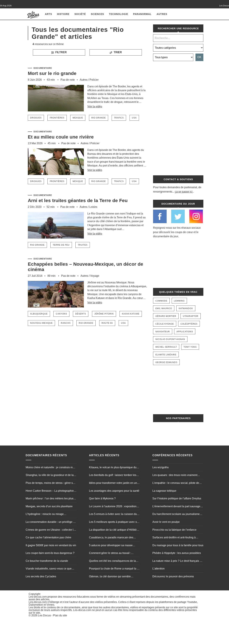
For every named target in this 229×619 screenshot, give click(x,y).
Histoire (63, 14)
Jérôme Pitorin (104, 314)
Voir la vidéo (94, 106)
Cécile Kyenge (164, 324)
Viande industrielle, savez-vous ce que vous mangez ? (49, 569)
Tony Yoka (190, 347)
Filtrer (61, 52)
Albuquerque (39, 314)
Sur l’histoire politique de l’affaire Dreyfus (176, 498)
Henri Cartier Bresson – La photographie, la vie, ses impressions (50, 491)
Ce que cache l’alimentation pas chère (48, 537)
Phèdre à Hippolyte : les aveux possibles (176, 553)
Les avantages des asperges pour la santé (114, 490)
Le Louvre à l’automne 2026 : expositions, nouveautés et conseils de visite (113, 507)
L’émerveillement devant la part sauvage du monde (176, 507)
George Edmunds (166, 362)
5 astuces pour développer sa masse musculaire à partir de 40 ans (111, 546)
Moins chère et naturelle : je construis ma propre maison (50, 468)
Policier (94, 79)
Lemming (179, 301)
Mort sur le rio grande (52, 73)
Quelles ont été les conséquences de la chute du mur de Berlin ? (112, 561)
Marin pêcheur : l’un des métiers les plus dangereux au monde (49, 499)
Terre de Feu (61, 245)
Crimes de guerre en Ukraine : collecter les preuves (51, 530)
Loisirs (93, 206)
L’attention (158, 568)
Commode (161, 301)
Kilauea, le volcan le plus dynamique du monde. (112, 468)
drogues (36, 118)
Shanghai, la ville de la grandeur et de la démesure (50, 475)
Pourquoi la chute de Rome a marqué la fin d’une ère (114, 569)
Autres (162, 14)
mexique (78, 118)
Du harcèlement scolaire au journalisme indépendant (176, 514)
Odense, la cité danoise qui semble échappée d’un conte (110, 577)
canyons (61, 314)
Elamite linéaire (165, 354)
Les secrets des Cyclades (41, 576)
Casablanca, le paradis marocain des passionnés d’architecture (111, 538)
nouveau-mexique (41, 323)
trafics (119, 118)
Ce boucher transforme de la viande (47, 560)
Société (80, 14)
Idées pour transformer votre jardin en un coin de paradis (113, 483)
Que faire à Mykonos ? (102, 498)
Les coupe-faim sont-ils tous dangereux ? (50, 553)
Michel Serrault (166, 347)
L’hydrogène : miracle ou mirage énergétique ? (45, 514)
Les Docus (44, 615)
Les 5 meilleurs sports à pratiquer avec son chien (114, 522)
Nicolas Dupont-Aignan (170, 339)
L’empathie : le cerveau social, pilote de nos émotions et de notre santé (175, 483)
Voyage (94, 275)
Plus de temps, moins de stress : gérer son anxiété (51, 483)
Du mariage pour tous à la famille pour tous (177, 545)
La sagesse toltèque (164, 490)
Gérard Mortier (165, 316)
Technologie (118, 14)
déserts (80, 314)
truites (83, 245)
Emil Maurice (163, 308)
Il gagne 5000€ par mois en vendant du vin (51, 545)
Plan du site (60, 615)
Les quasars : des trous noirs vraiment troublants (174, 475)
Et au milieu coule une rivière (61, 137)
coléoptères (189, 324)
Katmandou (186, 308)
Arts (48, 14)
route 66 (107, 323)
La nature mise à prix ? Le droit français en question (177, 561)
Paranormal (142, 14)
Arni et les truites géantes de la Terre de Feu (78, 200)
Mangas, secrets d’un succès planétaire (49, 506)
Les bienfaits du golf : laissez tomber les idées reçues (112, 475)
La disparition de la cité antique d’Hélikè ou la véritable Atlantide (113, 530)
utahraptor (190, 316)
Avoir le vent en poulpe (166, 521)
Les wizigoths (160, 467)
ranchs (66, 323)
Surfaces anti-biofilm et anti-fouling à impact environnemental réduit (174, 538)
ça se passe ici (183, 191)
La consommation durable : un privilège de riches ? (51, 522)
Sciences (97, 14)
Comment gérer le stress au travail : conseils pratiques (110, 553)
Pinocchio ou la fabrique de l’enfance (174, 529)
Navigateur (162, 331)
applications (185, 331)
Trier (117, 52)
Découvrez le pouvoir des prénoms (173, 576)
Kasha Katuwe (130, 314)
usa (134, 118)
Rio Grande (98, 118)
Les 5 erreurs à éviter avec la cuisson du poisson (113, 514)
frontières (57, 118)
